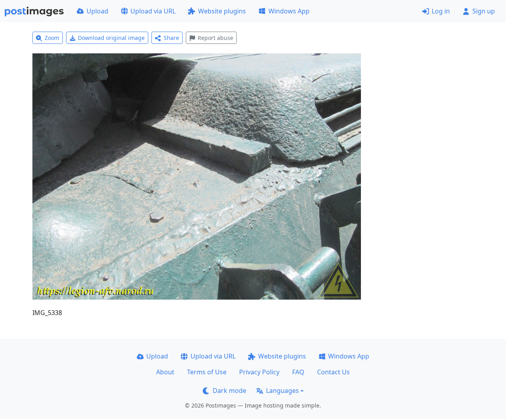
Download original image (111, 38)
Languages (282, 390)
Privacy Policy (259, 372)
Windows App (289, 11)
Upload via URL (153, 11)
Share (171, 38)
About (165, 372)
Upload (97, 11)
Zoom (52, 38)
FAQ (298, 372)
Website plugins (222, 11)
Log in (441, 11)
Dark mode (229, 390)
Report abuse (215, 38)
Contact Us (333, 372)
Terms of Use (207, 372)
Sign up (483, 11)
